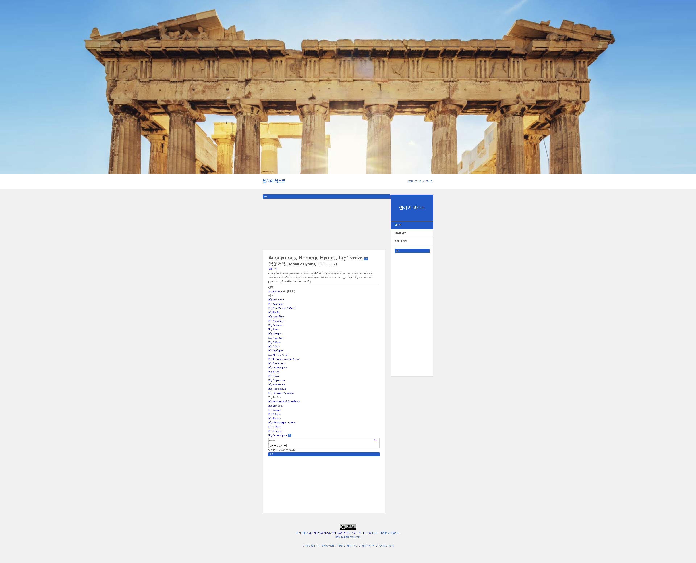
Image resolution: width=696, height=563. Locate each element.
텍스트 (429, 181)
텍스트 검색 (400, 233)
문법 (341, 546)
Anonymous (275, 291)
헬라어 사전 (352, 546)
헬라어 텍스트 (274, 181)
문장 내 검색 (401, 241)
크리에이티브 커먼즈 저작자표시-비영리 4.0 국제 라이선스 (340, 533)
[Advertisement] (412, 307)
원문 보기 (272, 269)
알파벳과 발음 (328, 546)
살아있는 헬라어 (310, 546)
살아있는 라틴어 (386, 546)
